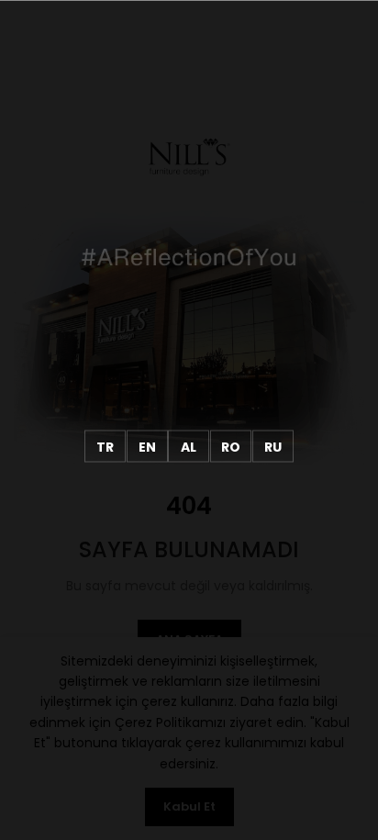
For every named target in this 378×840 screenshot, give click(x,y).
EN (147, 446)
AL (188, 446)
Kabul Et (189, 806)
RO (230, 446)
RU (273, 446)
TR (105, 446)
